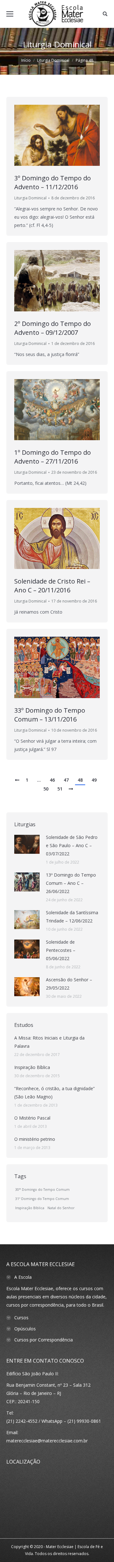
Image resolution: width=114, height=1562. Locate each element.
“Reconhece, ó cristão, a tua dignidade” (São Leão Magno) (54, 1092)
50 (45, 789)
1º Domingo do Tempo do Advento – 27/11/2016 (52, 456)
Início (26, 60)
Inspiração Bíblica (32, 1067)
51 (59, 789)
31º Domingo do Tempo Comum (42, 1198)
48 (80, 780)
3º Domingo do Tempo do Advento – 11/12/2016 (52, 182)
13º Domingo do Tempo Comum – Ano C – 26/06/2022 (71, 883)
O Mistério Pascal (32, 1118)
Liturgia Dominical (30, 198)
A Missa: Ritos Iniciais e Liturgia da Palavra (49, 1042)
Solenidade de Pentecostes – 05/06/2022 (60, 950)
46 (52, 780)
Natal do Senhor (61, 1208)
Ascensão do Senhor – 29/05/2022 (69, 984)
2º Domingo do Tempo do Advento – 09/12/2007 (52, 328)
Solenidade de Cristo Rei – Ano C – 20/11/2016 (52, 585)
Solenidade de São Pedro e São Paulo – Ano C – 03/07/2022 (72, 845)
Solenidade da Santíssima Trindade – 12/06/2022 (72, 916)
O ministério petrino (34, 1139)
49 (94, 780)
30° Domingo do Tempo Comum (42, 1189)
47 (66, 780)
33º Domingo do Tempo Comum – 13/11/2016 (49, 714)
